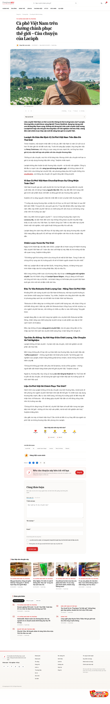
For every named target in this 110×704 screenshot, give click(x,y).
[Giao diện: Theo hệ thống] (101, 3)
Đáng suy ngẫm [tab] (29, 600)
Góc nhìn (53, 8)
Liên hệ (59, 661)
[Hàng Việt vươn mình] (7, 666)
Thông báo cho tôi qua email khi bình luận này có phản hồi (45, 543)
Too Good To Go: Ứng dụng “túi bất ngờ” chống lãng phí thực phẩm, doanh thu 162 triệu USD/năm (78, 609)
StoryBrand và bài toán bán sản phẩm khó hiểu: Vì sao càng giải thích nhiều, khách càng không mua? (66, 583)
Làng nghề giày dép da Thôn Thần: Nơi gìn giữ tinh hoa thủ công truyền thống (78, 620)
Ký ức (46, 8)
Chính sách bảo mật (88, 664)
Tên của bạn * (30, 520)
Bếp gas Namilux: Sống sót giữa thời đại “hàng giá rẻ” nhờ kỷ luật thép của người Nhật (20, 583)
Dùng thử (22, 8)
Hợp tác (60, 667)
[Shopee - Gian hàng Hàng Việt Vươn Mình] (99, 693)
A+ (31, 111)
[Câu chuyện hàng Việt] (11, 666)
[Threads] (23, 666)
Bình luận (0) (30, 497)
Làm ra (29, 8)
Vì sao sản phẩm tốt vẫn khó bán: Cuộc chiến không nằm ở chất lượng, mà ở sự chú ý (88, 583)
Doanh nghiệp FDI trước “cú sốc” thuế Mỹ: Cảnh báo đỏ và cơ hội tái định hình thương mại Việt (34, 608)
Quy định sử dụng (87, 658)
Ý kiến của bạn (31, 501)
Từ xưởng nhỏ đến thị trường (36, 14)
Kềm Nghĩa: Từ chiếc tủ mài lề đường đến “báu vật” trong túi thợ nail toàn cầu (43, 583)
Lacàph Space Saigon (41, 448)
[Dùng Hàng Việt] (4, 666)
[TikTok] (15, 666)
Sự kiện (60, 8)
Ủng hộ (79, 472)
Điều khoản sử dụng (88, 661)
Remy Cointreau (59, 448)
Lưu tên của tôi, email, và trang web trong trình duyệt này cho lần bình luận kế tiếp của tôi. (54, 540)
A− (26, 111)
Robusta (67, 448)
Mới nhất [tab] (38, 600)
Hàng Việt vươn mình (37, 455)
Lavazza (51, 448)
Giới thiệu (60, 658)
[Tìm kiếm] (76, 3)
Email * (29, 529)
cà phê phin (28, 174)
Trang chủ (18, 14)
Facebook (37, 497)
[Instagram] (19, 666)
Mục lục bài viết (55, 116)
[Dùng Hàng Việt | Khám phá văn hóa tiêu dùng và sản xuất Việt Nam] (4, 656)
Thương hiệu (38, 8)
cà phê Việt (27, 448)
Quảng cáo (60, 664)
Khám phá (6, 8)
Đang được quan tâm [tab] (18, 600)
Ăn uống (14, 8)
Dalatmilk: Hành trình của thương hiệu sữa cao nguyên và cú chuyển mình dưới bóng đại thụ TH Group (33, 621)
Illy (33, 448)
